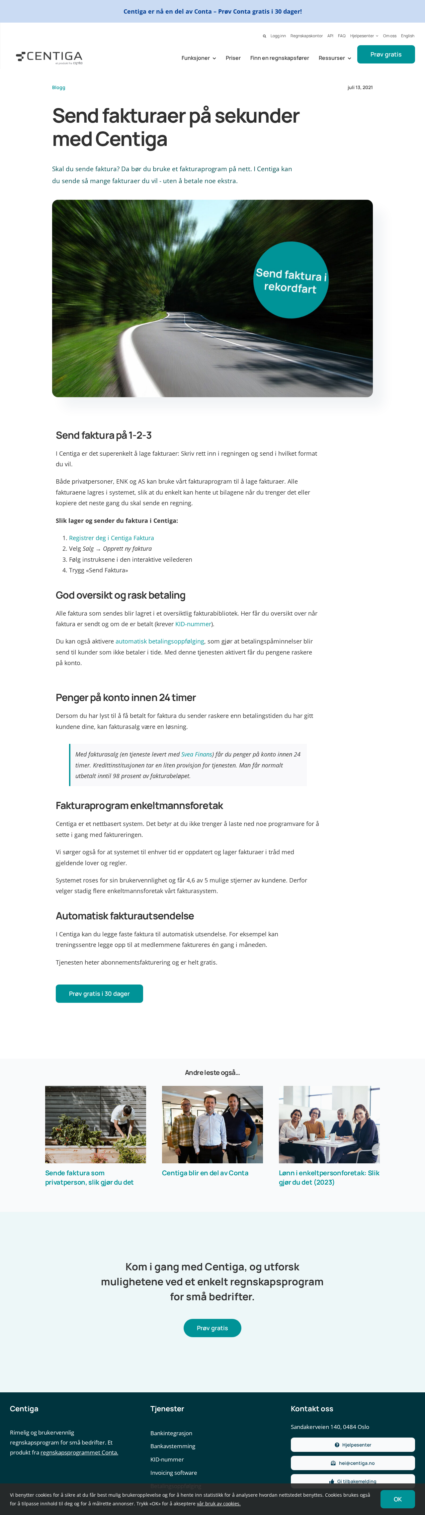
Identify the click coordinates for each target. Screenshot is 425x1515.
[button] (264, 36)
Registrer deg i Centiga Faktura (111, 538)
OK (398, 1499)
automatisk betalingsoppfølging (160, 641)
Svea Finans (196, 754)
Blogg (58, 87)
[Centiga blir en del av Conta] (212, 1124)
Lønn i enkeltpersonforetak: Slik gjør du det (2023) (329, 1177)
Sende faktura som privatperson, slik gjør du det (89, 1177)
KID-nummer (193, 624)
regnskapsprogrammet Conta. (79, 1452)
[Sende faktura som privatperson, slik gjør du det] (95, 1124)
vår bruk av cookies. (219, 1503)
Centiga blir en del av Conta (205, 1172)
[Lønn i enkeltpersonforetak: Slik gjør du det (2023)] (329, 1124)
